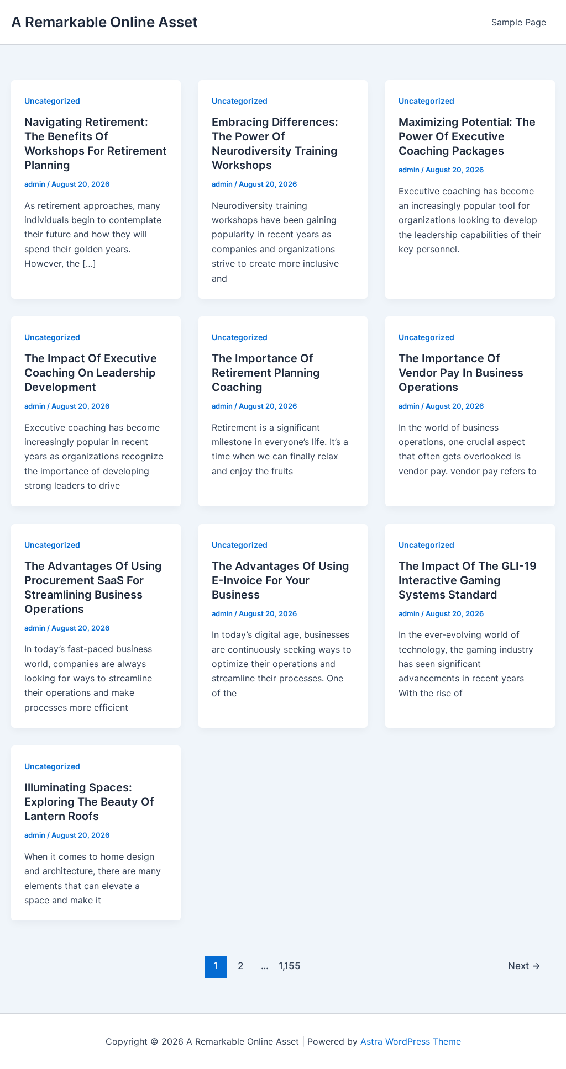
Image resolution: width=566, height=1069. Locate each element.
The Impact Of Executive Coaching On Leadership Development (90, 373)
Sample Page (518, 22)
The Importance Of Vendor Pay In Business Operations (461, 373)
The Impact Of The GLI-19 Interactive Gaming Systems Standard (468, 580)
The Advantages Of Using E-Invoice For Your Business (280, 580)
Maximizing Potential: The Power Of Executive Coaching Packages (467, 136)
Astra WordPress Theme (410, 1041)
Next (524, 965)
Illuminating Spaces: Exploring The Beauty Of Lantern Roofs (89, 802)
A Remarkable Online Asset (104, 21)
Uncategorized (52, 100)
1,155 (290, 965)
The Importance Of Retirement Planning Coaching (266, 373)
